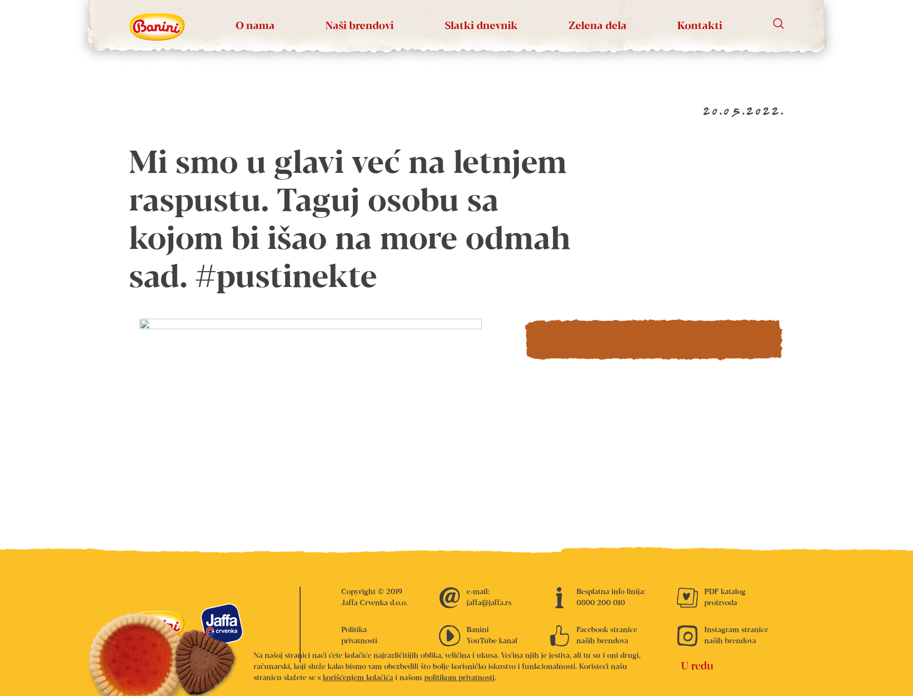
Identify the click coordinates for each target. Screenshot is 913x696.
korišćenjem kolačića (358, 677)
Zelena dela (598, 26)
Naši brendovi (359, 26)
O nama (255, 26)
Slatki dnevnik (481, 26)
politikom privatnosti (459, 677)
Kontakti (699, 26)
